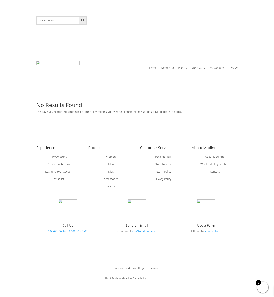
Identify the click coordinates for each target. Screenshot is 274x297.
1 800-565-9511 (78, 231)
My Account (217, 67)
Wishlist (232, 19)
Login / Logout (187, 24)
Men (181, 67)
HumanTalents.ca (158, 278)
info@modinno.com (144, 231)
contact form (213, 231)
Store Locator (198, 19)
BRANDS (196, 67)
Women (165, 67)
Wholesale (216, 19)
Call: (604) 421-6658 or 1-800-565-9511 (161, 19)
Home (153, 67)
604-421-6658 (56, 231)
